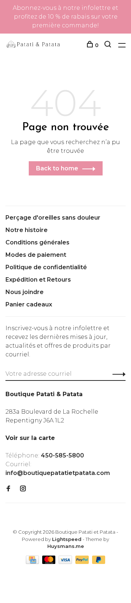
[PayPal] (82, 561)
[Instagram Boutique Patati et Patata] (23, 489)
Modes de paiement (35, 254)
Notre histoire (26, 230)
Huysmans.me (65, 546)
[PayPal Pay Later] (99, 561)
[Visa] (66, 561)
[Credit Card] (33, 561)
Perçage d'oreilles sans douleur (52, 217)
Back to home (57, 168)
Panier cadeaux (28, 304)
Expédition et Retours (38, 279)
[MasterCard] (49, 561)
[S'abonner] (117, 374)
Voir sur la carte (30, 437)
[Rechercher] (108, 45)
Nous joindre (24, 292)
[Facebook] (8, 489)
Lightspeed (67, 539)
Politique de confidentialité (46, 267)
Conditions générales (37, 242)
